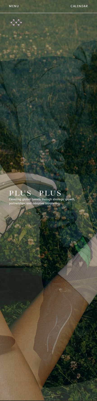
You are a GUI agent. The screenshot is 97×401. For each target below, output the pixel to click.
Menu (14, 6)
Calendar (79, 6)
